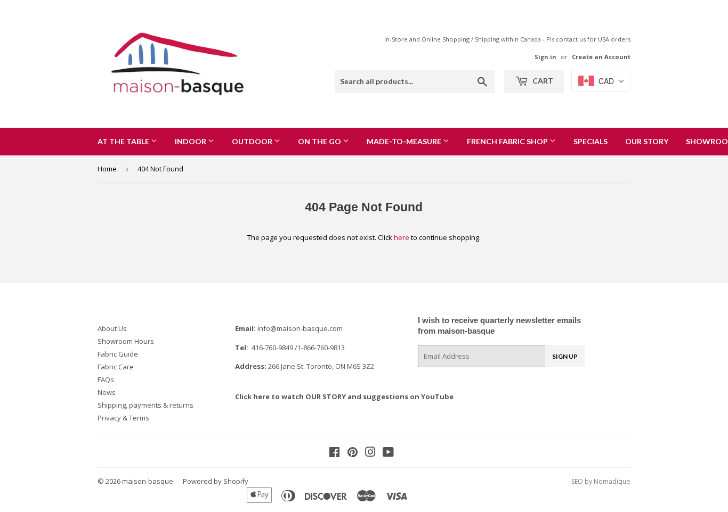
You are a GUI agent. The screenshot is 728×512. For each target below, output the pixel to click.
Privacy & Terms (123, 418)
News (107, 392)
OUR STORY (646, 141)
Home (107, 169)
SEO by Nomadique (600, 481)
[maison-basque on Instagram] (370, 453)
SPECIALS (590, 141)
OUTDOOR (253, 141)
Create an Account (601, 57)
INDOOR (191, 141)
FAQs (106, 379)
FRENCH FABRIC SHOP (508, 141)
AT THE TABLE (124, 141)
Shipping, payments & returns (145, 405)
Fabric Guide (118, 354)
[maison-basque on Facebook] (334, 453)
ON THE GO (320, 141)
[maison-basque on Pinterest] (352, 453)
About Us (112, 328)
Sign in (545, 57)
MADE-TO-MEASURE (405, 141)
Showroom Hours (126, 341)
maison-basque (147, 481)
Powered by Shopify (215, 481)
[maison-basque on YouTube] (388, 453)
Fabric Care (116, 366)
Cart (542, 80)
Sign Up (565, 356)
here (401, 237)
